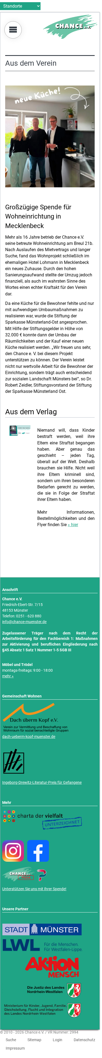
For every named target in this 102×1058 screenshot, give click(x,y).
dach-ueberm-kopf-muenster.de (28, 736)
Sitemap (34, 1040)
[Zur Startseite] (70, 37)
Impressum (15, 1048)
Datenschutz (84, 1040)
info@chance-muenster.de (24, 622)
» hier (73, 524)
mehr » (8, 676)
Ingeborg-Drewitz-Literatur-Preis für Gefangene (42, 782)
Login (57, 1040)
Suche (11, 1040)
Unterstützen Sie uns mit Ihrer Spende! (34, 889)
